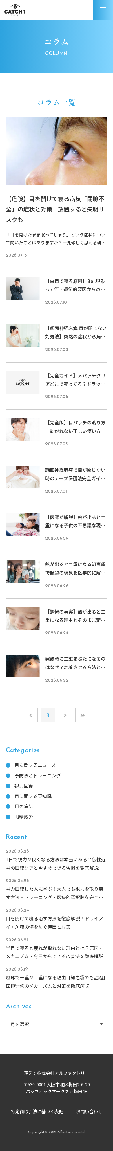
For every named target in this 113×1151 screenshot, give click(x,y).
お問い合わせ (89, 1111)
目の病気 (23, 806)
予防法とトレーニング (37, 775)
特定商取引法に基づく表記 (37, 1111)
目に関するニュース (35, 764)
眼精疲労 (23, 816)
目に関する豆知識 (33, 796)
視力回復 (23, 785)
